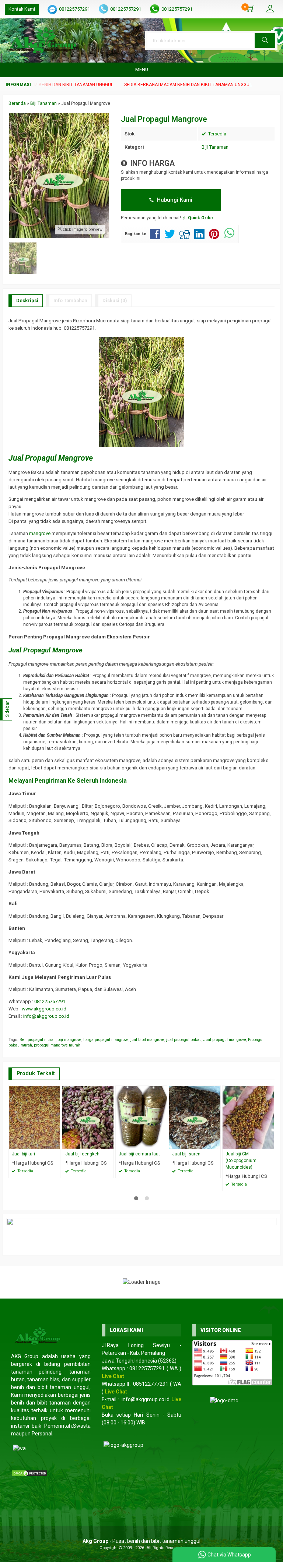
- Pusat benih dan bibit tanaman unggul (141, 1541)
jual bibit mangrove (147, 1039)
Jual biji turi (23, 1154)
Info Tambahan (70, 300)
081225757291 (74, 9)
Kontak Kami (21, 9)
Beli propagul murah (38, 1039)
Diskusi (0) (114, 300)
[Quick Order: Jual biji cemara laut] (162, 1143)
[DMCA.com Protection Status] (29, 1473)
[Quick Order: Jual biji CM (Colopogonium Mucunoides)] (269, 1143)
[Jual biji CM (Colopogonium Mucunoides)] (248, 1117)
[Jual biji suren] (194, 1117)
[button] (265, 40)
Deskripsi (27, 300)
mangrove (39, 533)
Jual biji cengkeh (82, 1154)
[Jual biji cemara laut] (141, 1117)
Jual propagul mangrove (224, 1039)
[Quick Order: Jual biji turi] (55, 1143)
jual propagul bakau (184, 1039)
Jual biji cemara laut (139, 1154)
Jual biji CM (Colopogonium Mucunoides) (241, 1160)
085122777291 (150, 1384)
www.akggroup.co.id (44, 1009)
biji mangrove (69, 1039)
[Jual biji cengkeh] (87, 1117)
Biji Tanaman (215, 147)
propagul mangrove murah (57, 1045)
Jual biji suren (186, 1154)
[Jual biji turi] (34, 1117)
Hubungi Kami (174, 199)
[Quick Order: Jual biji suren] (216, 1143)
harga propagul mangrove (106, 1039)
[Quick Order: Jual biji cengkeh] (109, 1143)
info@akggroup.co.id (46, 1016)
